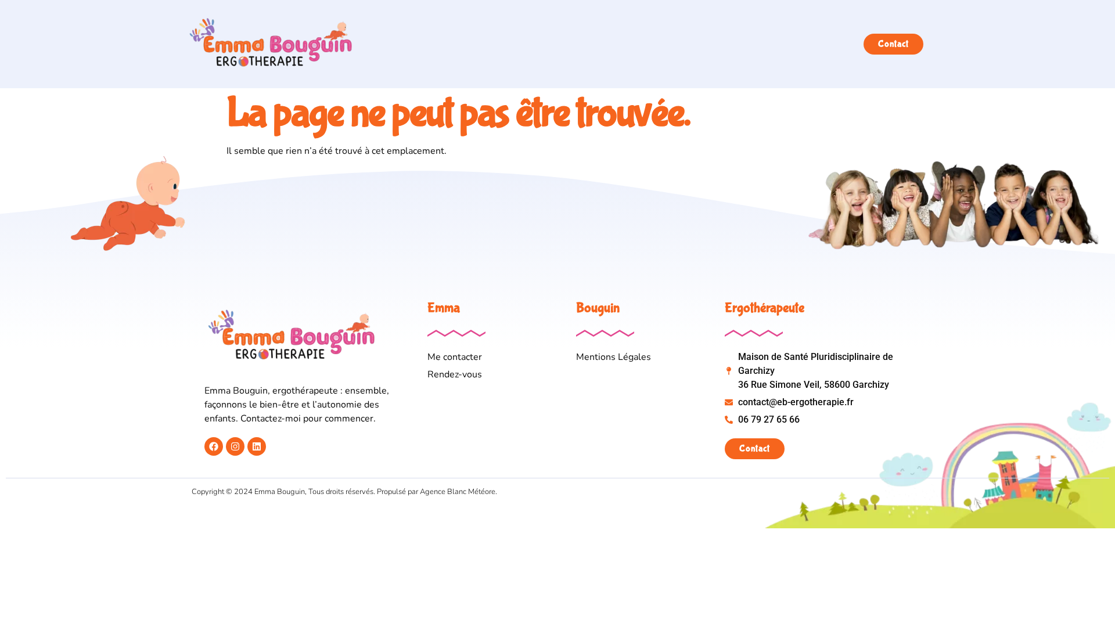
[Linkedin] (256, 446)
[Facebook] (213, 446)
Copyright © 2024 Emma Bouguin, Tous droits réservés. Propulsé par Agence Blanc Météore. (344, 492)
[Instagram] (235, 446)
